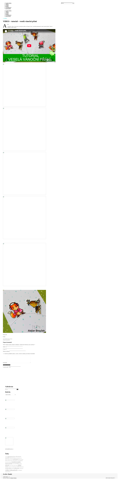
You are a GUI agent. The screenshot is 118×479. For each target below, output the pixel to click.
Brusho (9, 459)
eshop (11, 460)
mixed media (8, 463)
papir (14, 465)
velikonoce (21, 468)
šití (9, 471)
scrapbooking (14, 466)
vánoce (8, 338)
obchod (10, 465)
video (11, 338)
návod (4, 338)
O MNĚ (7, 5)
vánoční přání (7, 471)
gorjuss (18, 460)
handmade (21, 460)
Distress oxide (7, 460)
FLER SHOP (8, 8)
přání (6, 338)
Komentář (5, 362)
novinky (17, 463)
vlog (18, 470)
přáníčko (6, 466)
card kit (11, 459)
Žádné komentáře (6, 339)
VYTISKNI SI (8, 7)
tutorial (12, 468)
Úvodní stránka (8, 3)
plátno (17, 465)
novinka (14, 463)
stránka (7, 468)
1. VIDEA (5, 18)
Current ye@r (6, 367)
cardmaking (15, 459)
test (10, 468)
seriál (18, 466)
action (6, 456)
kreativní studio (16, 462)
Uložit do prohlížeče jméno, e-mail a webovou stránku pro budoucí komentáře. (19, 353)
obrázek (12, 465)
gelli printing (15, 460)
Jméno (4, 346)
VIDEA (7, 4)
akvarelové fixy (11, 456)
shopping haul (21, 466)
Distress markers (21, 459)
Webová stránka (6, 351)
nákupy (20, 463)
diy (10, 460)
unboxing (16, 468)
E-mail (4, 349)
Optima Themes (13, 477)
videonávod (13, 470)
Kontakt (7, 6)
